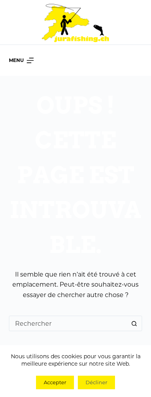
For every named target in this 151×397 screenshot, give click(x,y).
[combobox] (68, 323)
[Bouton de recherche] (134, 323)
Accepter (55, 382)
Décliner (96, 382)
